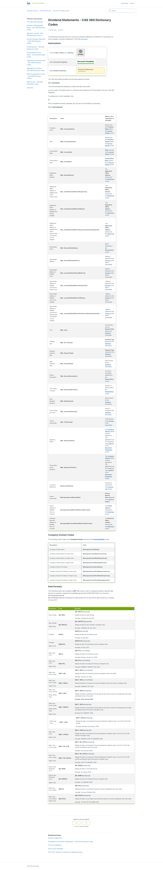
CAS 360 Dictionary (45, 10)
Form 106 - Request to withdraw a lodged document (65, 852)
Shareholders (109, 379)
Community (124, 3)
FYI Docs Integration (55, 845)
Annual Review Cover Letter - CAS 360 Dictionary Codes (36, 55)
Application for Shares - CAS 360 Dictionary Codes (36, 69)
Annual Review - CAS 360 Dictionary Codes (35, 48)
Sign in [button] (132, 3)
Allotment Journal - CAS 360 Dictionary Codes (35, 34)
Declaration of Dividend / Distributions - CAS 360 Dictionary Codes (70, 841)
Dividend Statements (55, 838)
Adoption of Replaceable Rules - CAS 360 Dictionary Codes (36, 28)
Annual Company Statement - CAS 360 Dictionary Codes (36, 41)
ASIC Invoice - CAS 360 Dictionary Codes (35, 83)
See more (30, 88)
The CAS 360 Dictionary (35, 22)
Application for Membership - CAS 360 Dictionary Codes (36, 63)
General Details (99, 539)
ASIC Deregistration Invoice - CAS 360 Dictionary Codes (36, 76)
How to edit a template (55, 849)
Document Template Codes (61, 10)
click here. (84, 39)
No (86, 823)
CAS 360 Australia (32, 10)
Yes (77, 823)
